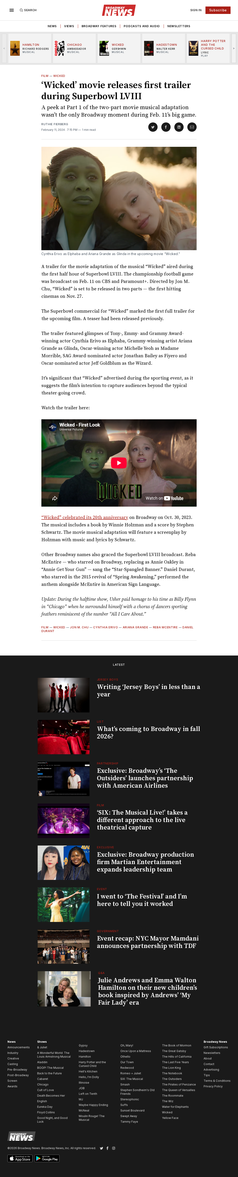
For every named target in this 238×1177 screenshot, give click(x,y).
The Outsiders (172, 1079)
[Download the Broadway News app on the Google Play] (47, 1158)
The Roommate (172, 1095)
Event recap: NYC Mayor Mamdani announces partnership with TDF (148, 942)
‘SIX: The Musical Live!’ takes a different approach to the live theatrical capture (142, 820)
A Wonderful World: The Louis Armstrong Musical (54, 1054)
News (52, 26)
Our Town (127, 1062)
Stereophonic (129, 1099)
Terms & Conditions (217, 1080)
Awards (12, 1086)
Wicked (59, 76)
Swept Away (128, 1116)
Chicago (43, 1084)
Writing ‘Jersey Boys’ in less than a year (148, 690)
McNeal (84, 1110)
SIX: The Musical (131, 1079)
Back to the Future (49, 1073)
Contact (209, 1064)
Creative (13, 1058)
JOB (82, 1088)
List (100, 721)
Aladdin (42, 1062)
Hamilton (85, 1056)
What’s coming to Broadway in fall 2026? (148, 733)
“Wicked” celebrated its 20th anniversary (84, 518)
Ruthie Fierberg (54, 124)
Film (45, 76)
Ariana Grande (135, 627)
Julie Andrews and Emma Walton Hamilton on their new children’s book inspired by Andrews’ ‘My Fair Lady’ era (147, 991)
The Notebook (172, 1073)
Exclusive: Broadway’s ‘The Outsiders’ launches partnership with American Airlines (145, 778)
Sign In (196, 10)
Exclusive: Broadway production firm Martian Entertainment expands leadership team (145, 862)
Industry (12, 1053)
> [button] (234, 48)
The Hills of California (177, 1056)
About (208, 1058)
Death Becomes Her (51, 1095)
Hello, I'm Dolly (89, 1077)
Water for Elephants (175, 1106)
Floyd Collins (46, 1112)
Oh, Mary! (126, 1045)
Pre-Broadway (17, 1069)
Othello (125, 1056)
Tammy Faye (129, 1121)
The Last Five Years (175, 1062)
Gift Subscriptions (216, 1047)
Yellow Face (170, 1118)
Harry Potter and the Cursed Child (92, 1064)
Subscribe (218, 10)
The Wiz (167, 1101)
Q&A (101, 973)
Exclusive (105, 847)
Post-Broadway (18, 1075)
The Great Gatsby (174, 1051)
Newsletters (178, 26)
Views (69, 26)
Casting (12, 1064)
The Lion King (171, 1067)
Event (102, 889)
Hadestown (87, 1051)
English (42, 1101)
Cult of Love (45, 1090)
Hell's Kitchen (88, 1071)
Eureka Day (45, 1106)
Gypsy (83, 1045)
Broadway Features (99, 26)
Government (108, 931)
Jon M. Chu (79, 627)
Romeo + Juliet (130, 1073)
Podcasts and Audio (142, 26)
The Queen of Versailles (178, 1090)
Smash (125, 1084)
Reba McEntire (165, 627)
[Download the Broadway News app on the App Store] (20, 1158)
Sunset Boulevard (132, 1110)
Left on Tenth (88, 1093)
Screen (12, 1080)
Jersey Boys (107, 679)
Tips (207, 1075)
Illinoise (84, 1082)
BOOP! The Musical (50, 1067)
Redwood (127, 1067)
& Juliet (42, 1047)
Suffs (124, 1105)
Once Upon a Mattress (135, 1051)
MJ (81, 1099)
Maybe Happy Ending (93, 1105)
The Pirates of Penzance (179, 1084)
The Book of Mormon (176, 1045)
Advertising (211, 1069)
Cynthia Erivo (105, 627)
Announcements (18, 1047)
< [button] (4, 48)
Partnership (108, 763)
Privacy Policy (213, 1086)
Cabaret (42, 1079)
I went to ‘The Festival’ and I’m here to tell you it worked (142, 900)
